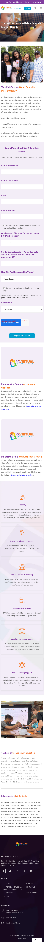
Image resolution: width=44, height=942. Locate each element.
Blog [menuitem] (8, 883)
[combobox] (37, 940)
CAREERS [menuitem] (9, 893)
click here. (38, 157)
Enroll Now (27, 8)
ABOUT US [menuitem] (29, 883)
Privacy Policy (22, 938)
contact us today (7, 817)
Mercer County (31, 817)
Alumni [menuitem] (27, 2)
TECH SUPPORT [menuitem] (31, 893)
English (35, 940)
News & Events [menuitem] (17, 2)
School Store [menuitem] (36, 2)
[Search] (35, 8)
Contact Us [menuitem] (7, 2)
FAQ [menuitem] (7, 897)
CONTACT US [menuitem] (30, 887)
